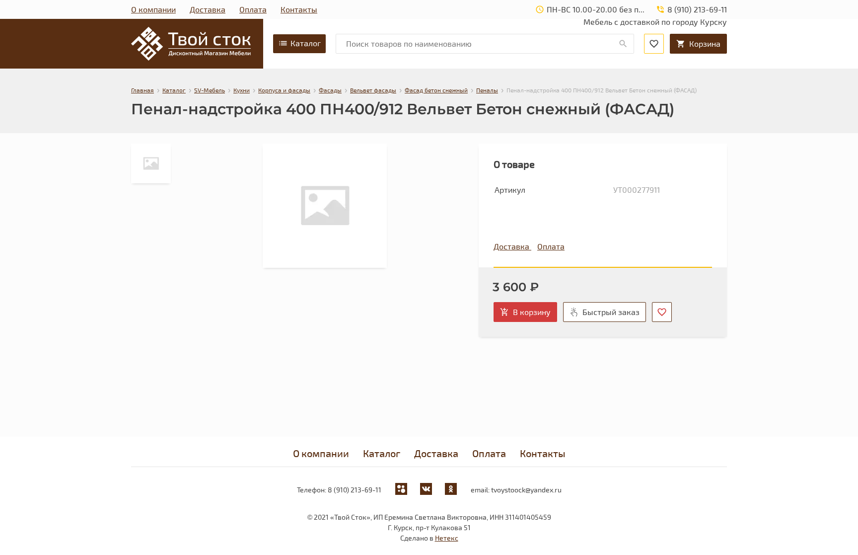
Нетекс (446, 538)
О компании (153, 9)
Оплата (253, 9)
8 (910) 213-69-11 (354, 489)
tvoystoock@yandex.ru (526, 489)
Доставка (207, 9)
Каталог (305, 43)
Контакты (299, 9)
